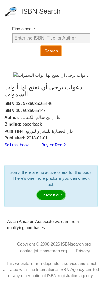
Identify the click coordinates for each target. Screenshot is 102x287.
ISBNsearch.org (76, 244)
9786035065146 (37, 103)
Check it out (51, 195)
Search (51, 51)
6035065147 (34, 110)
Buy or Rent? (53, 145)
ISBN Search (40, 11)
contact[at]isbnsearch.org (43, 250)
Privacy (83, 250)
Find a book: (23, 28)
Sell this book (16, 145)
